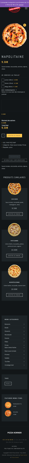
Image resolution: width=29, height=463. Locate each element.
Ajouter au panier (14, 135)
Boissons (7, 324)
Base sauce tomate (16, 145)
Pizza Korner (14, 432)
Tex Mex (7, 361)
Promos (7, 354)
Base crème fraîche (10, 347)
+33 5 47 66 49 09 (7, 439)
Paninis (7, 338)
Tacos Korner (15, 457)
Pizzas (24, 145)
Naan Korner (23, 455)
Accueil (14, 446)
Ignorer (21, 5)
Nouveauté (8, 335)
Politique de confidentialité (14, 448)
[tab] (14, 156)
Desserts (7, 331)
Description (14, 156)
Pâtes (6, 342)
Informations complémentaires (14, 160)
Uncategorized (9, 365)
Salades (7, 358)
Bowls (6, 328)
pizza (10, 147)
